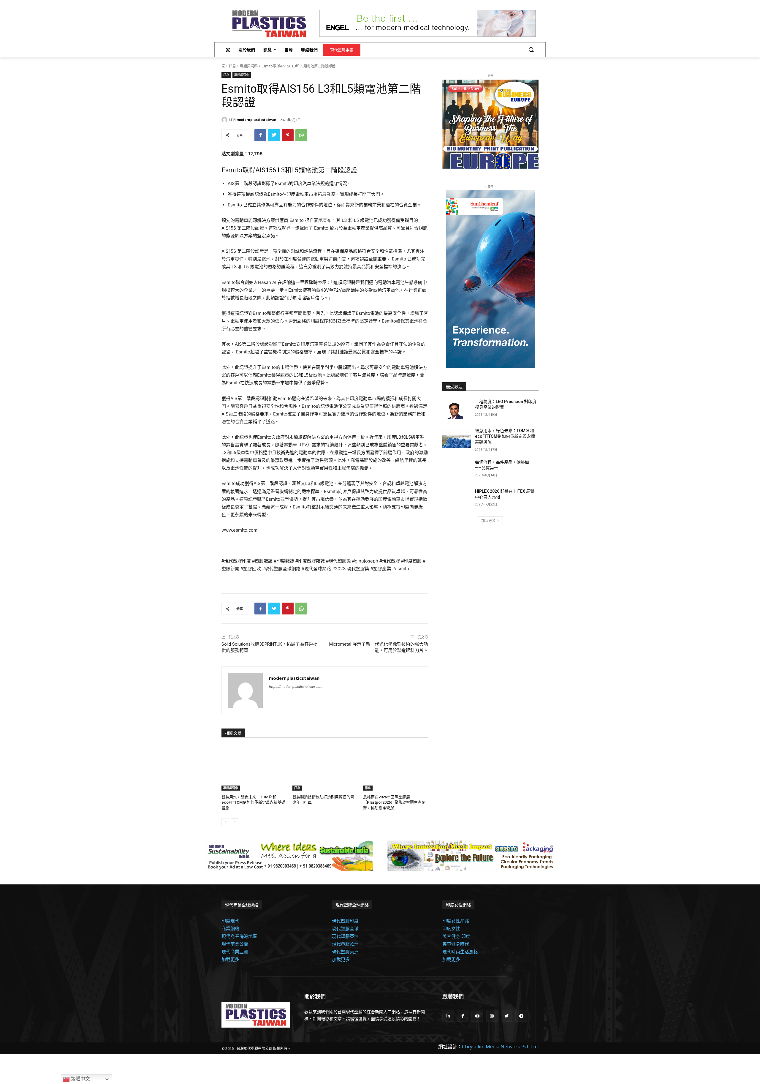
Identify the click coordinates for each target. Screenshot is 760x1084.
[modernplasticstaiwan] (225, 120)
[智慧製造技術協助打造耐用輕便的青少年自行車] (324, 768)
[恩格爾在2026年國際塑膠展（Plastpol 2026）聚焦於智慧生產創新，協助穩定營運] (395, 768)
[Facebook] (260, 135)
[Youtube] (477, 1016)
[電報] (521, 1016)
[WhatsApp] (301, 135)
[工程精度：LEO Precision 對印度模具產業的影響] (456, 409)
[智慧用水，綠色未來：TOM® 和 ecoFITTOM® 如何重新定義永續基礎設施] (253, 768)
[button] (531, 49)
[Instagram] (492, 1016)
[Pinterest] (288, 135)
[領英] (448, 1016)
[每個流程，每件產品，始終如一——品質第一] (456, 469)
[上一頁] (225, 822)
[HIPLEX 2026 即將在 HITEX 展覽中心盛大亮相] (456, 499)
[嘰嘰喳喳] (274, 135)
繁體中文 (80, 1078)
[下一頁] (234, 822)
